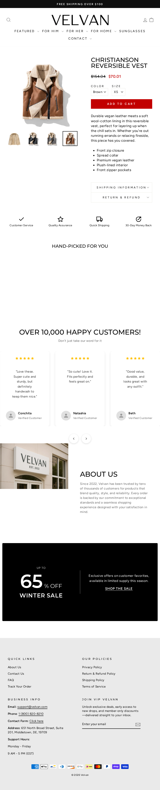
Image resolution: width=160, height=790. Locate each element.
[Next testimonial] (86, 438)
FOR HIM (51, 31)
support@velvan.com (32, 707)
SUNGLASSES (132, 31)
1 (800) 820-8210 (31, 714)
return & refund (122, 197)
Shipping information (121, 187)
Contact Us (16, 673)
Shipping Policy (93, 680)
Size (116, 86)
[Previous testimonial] (73, 438)
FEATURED (25, 31)
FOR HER (76, 31)
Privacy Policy (92, 667)
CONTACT (78, 38)
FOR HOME (102, 31)
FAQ (11, 680)
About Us (14, 667)
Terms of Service (94, 686)
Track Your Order (19, 686)
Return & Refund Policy (99, 673)
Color (98, 86)
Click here (36, 721)
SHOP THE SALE (119, 588)
